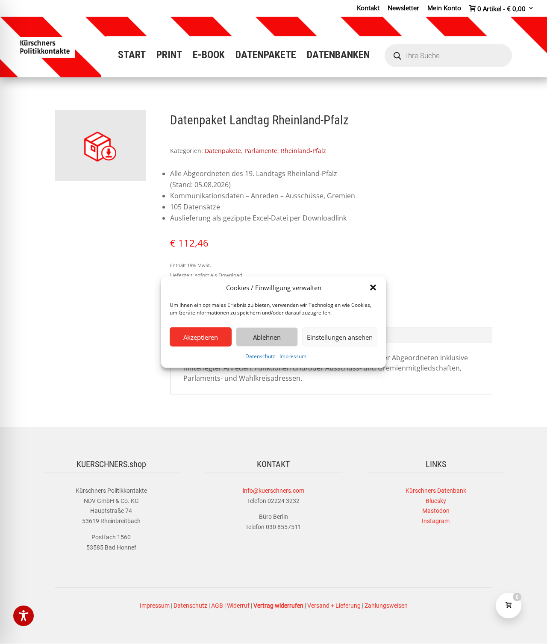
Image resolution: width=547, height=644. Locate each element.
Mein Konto (444, 8)
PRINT (169, 56)
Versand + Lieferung (334, 605)
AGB (217, 605)
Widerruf (238, 605)
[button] (373, 287)
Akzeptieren (200, 337)
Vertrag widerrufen (278, 605)
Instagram (436, 521)
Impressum (292, 356)
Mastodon (436, 510)
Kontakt (368, 8)
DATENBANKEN (338, 56)
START (132, 56)
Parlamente (260, 151)
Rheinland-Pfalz (303, 151)
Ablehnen (267, 337)
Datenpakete (223, 151)
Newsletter (403, 8)
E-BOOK (209, 56)
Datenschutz (260, 356)
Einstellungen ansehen (340, 337)
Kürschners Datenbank (436, 490)
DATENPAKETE (265, 56)
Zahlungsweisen (386, 605)
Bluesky (436, 500)
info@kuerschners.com (273, 490)
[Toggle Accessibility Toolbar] (23, 616)
